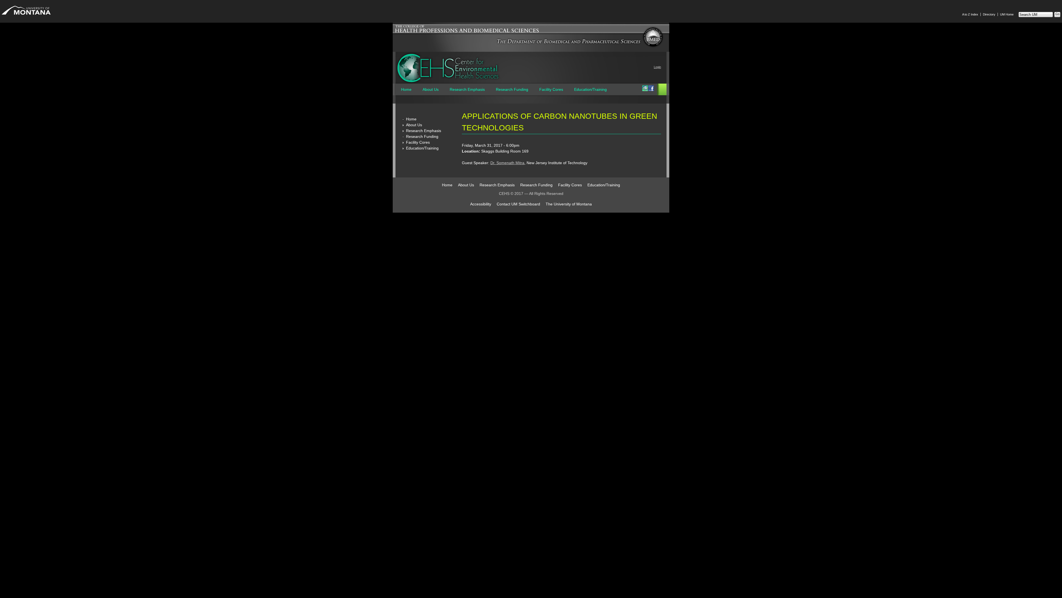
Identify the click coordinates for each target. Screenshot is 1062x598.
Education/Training (590, 89)
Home (406, 89)
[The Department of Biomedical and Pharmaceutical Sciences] (569, 43)
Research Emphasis (467, 89)
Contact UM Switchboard (518, 204)
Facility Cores (551, 89)
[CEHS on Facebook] (651, 89)
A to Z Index (970, 14)
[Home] (448, 68)
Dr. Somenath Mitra (507, 163)
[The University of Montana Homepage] (26, 16)
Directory (989, 14)
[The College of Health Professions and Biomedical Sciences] (531, 33)
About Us (431, 89)
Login (657, 67)
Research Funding (512, 89)
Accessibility (480, 204)
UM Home (1007, 14)
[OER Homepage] (645, 89)
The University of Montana (569, 204)
